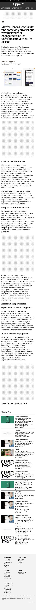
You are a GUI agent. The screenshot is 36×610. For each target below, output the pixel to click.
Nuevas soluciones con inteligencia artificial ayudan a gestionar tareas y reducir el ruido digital (24, 475)
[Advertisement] (18, 16)
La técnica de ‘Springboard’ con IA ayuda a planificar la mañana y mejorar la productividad (24, 444)
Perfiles (21, 559)
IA (21, 8)
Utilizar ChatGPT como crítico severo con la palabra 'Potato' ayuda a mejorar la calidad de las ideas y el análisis (24, 520)
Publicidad (8, 577)
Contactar (7, 578)
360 (5, 567)
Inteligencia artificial (22, 416)
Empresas (5, 8)
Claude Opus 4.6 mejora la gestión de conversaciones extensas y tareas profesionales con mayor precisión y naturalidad (24, 486)
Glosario (21, 562)
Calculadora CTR (8, 586)
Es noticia (4, 1)
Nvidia (10, 1)
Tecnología (28, 8)
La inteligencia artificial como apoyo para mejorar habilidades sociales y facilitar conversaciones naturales (23, 465)
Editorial (7, 575)
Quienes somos (7, 573)
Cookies (21, 574)
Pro (2, 22)
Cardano (30, 1)
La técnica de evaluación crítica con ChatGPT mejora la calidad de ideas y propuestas (24, 496)
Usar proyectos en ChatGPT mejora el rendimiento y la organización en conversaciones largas (24, 434)
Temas (20, 561)
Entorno (15, 8)
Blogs (20, 564)
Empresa (7, 559)
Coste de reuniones (7, 592)
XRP (25, 1)
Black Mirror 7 (18, 1)
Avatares (7, 565)
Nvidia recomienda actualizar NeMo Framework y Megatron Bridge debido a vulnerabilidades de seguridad (24, 454)
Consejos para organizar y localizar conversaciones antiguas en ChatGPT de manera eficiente (24, 531)
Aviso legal (22, 572)
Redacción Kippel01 (8, 62)
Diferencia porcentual (8, 589)
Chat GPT (18, 430)
